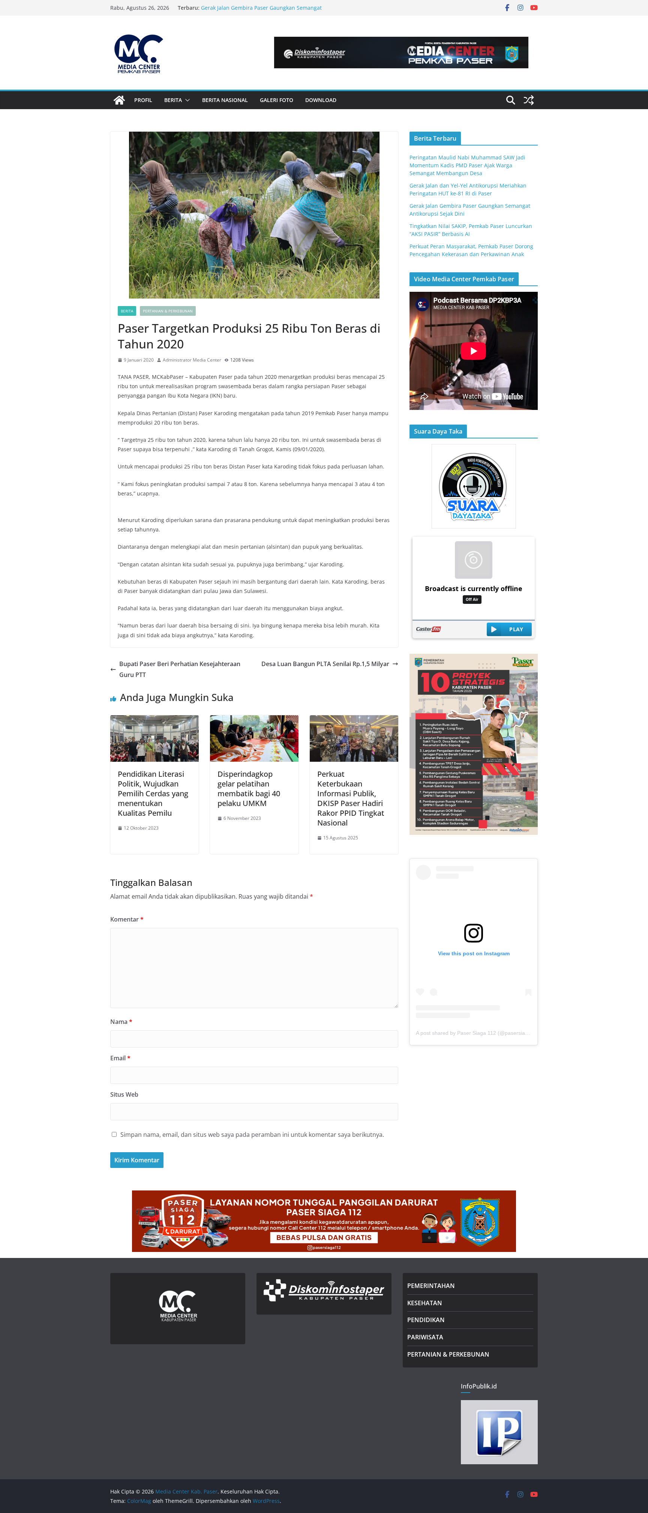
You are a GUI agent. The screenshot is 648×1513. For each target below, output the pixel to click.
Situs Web (124, 1094)
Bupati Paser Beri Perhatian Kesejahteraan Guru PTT (179, 669)
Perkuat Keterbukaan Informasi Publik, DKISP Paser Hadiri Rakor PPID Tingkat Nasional (350, 798)
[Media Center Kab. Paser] (119, 100)
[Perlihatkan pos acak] (529, 100)
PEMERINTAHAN (431, 1286)
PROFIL (143, 100)
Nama (121, 1022)
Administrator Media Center (192, 360)
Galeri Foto (276, 100)
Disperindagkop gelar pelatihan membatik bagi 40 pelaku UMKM (249, 788)
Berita (127, 311)
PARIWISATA (425, 1337)
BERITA (173, 100)
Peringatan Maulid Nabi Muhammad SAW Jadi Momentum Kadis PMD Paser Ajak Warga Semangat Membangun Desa (467, 165)
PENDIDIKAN (426, 1320)
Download (320, 100)
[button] (186, 100)
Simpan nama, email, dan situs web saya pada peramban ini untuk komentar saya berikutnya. (252, 1134)
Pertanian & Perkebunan (168, 311)
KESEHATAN (424, 1303)
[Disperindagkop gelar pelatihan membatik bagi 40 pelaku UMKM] (254, 720)
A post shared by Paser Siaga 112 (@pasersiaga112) (479, 1033)
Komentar (127, 919)
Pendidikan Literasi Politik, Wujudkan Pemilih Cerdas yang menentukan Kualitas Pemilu (153, 793)
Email (120, 1058)
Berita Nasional (225, 100)
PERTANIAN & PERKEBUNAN (448, 1354)
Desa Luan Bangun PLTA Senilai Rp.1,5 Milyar (325, 664)
